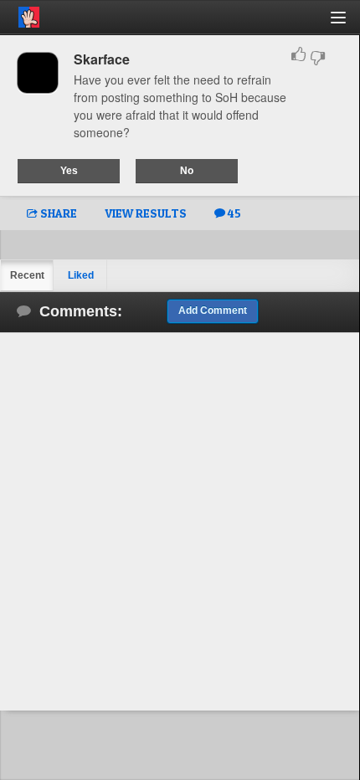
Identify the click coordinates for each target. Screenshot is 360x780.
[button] (347, 24)
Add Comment (212, 310)
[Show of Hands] (19, 14)
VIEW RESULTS (146, 213)
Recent (27, 275)
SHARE (57, 213)
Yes (69, 171)
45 (233, 213)
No (186, 171)
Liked (81, 275)
